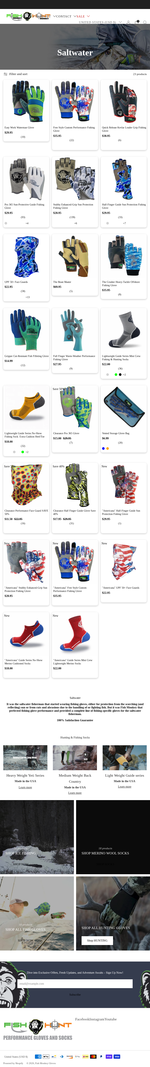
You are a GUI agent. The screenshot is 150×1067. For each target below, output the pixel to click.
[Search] (145, 22)
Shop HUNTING (97, 940)
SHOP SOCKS (105, 864)
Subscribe (75, 994)
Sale (81, 16)
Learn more (25, 787)
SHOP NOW (20, 864)
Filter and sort (18, 74)
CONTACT (64, 16)
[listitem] (75, 4)
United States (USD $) (98, 22)
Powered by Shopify (13, 1063)
